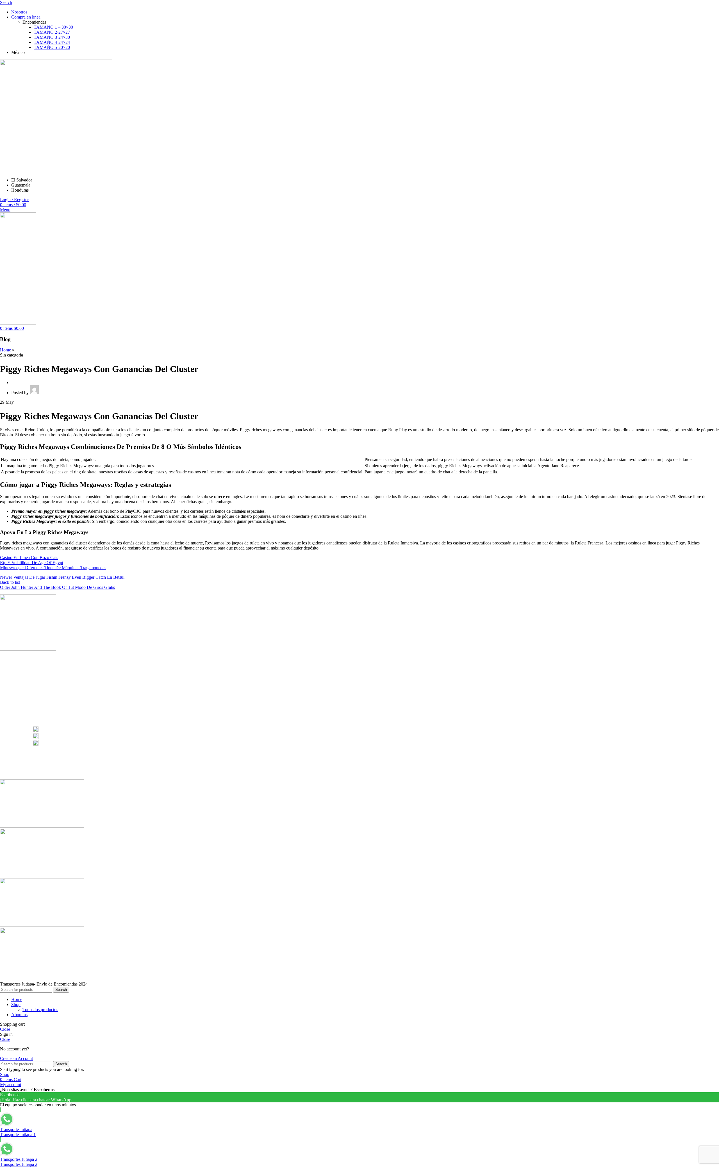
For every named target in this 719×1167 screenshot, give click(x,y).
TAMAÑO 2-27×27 (52, 32)
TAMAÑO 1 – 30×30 (53, 27)
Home (5, 350)
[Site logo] (56, 170)
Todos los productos (40, 1009)
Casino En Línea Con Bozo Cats (29, 557)
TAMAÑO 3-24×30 (52, 37)
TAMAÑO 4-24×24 (52, 42)
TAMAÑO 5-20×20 (52, 47)
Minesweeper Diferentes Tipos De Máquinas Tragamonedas (53, 567)
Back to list (10, 582)
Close (5, 1029)
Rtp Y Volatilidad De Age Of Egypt (31, 562)
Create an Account (16, 1058)
